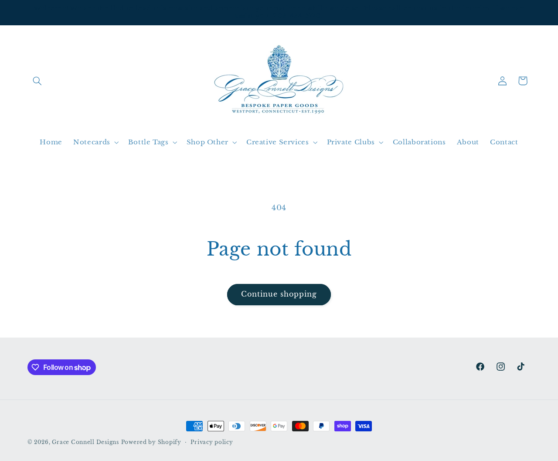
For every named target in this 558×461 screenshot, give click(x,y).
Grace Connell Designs (85, 442)
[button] (37, 81)
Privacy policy (212, 442)
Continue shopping (279, 294)
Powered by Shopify (151, 442)
